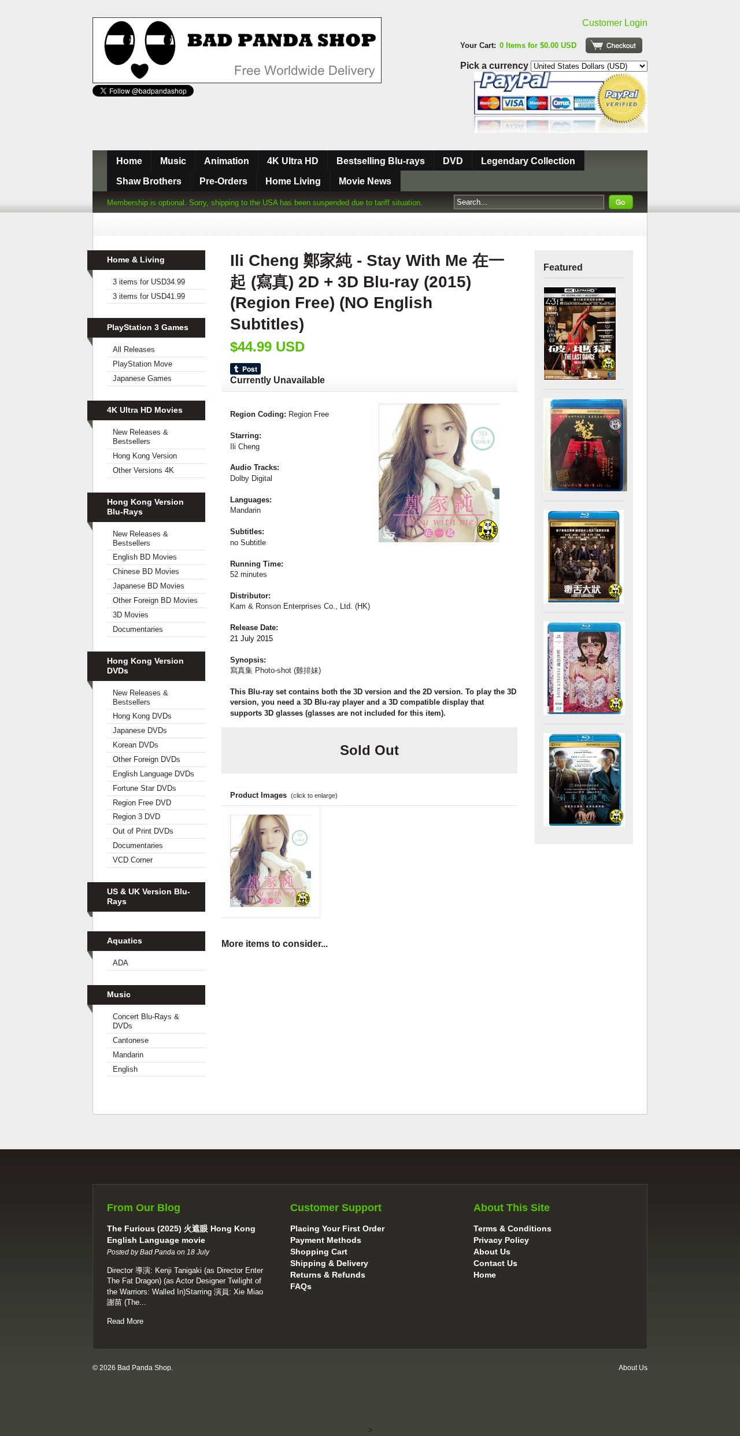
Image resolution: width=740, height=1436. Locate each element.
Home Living (293, 181)
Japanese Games (142, 378)
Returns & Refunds (327, 1274)
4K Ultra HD (293, 161)
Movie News (365, 181)
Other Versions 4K (143, 470)
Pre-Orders (223, 181)
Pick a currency (495, 66)
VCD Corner (133, 860)
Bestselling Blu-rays (380, 161)
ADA (120, 962)
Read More (125, 1321)
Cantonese (131, 1040)
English (125, 1069)
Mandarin (128, 1054)
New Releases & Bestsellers (140, 437)
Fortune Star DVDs (144, 788)
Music (173, 161)
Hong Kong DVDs (142, 716)
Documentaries (138, 629)
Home (129, 161)
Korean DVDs (135, 745)
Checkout (614, 45)
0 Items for (538, 45)
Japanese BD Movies (148, 586)
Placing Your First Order (337, 1228)
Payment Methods (325, 1240)
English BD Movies (145, 557)
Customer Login (615, 23)
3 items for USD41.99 (149, 296)
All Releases (134, 349)
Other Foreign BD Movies (155, 600)
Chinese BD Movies (146, 571)
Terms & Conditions (512, 1228)
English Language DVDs (153, 773)
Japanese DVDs (140, 730)
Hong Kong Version (145, 455)
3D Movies (131, 614)
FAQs (301, 1286)
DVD (453, 161)
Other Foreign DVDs (146, 759)
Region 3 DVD (136, 816)
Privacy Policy (501, 1240)
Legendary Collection (528, 161)
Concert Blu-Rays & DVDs (146, 1021)
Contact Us (495, 1263)
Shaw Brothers (149, 181)
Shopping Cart (318, 1251)
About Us (491, 1251)
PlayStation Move (142, 364)
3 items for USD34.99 (149, 281)
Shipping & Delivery (329, 1263)
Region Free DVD (142, 802)
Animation (226, 161)
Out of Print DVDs (143, 831)
